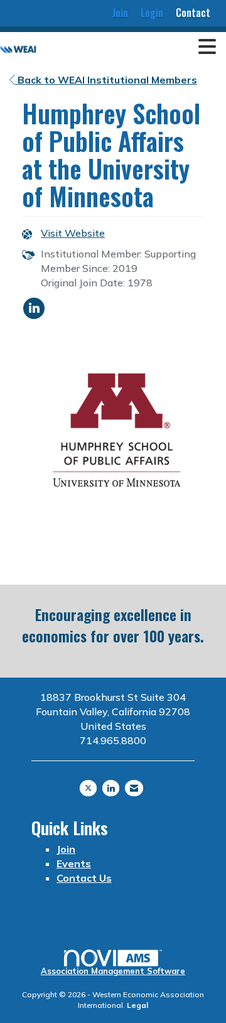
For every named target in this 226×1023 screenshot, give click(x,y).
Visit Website (73, 233)
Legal (137, 1005)
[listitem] (120, 13)
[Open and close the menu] (130, 47)
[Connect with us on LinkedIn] (110, 788)
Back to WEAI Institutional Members (106, 79)
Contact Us (84, 878)
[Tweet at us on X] (88, 788)
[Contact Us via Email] (134, 788)
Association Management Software (113, 971)
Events (73, 863)
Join (65, 849)
